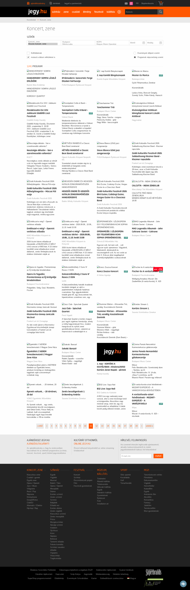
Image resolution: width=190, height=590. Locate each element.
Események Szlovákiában (77, 578)
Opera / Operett (33, 483)
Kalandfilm (148, 489)
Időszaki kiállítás (104, 487)
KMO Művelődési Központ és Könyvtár (38, 236)
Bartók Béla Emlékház (36, 85)
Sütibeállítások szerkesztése (111, 578)
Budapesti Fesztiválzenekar (38, 284)
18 (131, 426)
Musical (53, 480)
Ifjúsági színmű (56, 525)
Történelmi (101, 479)
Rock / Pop (31, 491)
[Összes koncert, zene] (43, 44)
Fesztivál (79, 470)
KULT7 (29, 157)
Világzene (31, 489)
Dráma (52, 491)
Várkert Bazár (67, 117)
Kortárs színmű (56, 494)
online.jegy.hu (82, 443)
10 (85, 426)
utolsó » (149, 426)
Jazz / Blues (32, 486)
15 (114, 426)
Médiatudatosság (103, 574)
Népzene (30, 494)
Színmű (53, 500)
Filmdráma (148, 477)
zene (66, 11)
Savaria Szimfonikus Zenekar (144, 312)
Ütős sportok (125, 475)
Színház (54, 470)
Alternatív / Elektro (34, 505)
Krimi (52, 533)
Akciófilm (147, 497)
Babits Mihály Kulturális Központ (75, 201)
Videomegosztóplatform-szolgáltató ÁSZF (76, 570)
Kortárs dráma (56, 508)
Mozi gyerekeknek (151, 511)
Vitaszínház (55, 556)
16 (119, 426)
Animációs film (150, 494)
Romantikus (149, 500)
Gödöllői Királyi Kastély (36, 120)
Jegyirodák (88, 574)
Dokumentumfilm (151, 480)
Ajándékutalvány (38, 3)
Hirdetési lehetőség (120, 574)
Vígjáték (53, 477)
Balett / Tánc (55, 483)
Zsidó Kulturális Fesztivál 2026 (39, 198)
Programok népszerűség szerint (150, 57)
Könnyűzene (32, 497)
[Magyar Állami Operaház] (111, 44)
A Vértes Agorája (103, 275)
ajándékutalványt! (38, 443)
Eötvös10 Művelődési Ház (107, 241)
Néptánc (53, 536)
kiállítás (111, 11)
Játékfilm (147, 505)
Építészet (101, 498)
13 (102, 426)
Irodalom (53, 528)
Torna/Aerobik (126, 483)
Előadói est (54, 505)
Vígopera (53, 553)
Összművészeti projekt (83, 480)
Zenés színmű (56, 497)
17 (125, 426)
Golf (122, 480)
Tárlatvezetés (102, 484)
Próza (52, 519)
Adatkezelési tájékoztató (106, 570)
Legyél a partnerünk (73, 3)
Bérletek (56, 3)
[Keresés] (160, 12)
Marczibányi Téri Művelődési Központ (147, 189)
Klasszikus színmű (58, 514)
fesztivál (98, 11)
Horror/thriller (149, 486)
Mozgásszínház (56, 522)
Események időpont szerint (149, 53)
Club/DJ (30, 503)
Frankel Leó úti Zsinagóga (142, 163)
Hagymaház (137, 120)
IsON (64, 281)
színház (56, 11)
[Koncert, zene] (43, 42)
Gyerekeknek (102, 495)
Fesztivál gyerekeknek (83, 486)
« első (40, 426)
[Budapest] (77, 42)
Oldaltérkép (59, 578)
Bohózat (53, 539)
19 (136, 426)
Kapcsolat (60, 574)
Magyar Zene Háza (34, 361)
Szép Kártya (75, 574)
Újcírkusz (54, 530)
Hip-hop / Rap (32, 508)
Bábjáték (53, 503)
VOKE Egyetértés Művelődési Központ (39, 399)
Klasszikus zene (33, 475)
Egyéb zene (31, 480)
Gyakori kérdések (126, 570)
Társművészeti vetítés (153, 475)
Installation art (102, 504)
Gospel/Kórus (32, 500)
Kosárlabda (124, 477)
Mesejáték (54, 489)
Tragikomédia (55, 558)
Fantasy (147, 503)
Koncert (77, 475)
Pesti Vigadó (67, 315)
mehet (158, 456)
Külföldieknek (36, 53)
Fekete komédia (56, 544)
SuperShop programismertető (39, 578)
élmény (87, 11)
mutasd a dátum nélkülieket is (43, 57)
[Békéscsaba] (77, 44)
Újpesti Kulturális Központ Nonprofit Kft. (76, 158)
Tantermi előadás (57, 542)
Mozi (146, 470)
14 (108, 426)
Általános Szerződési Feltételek (43, 570)
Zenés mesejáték (57, 517)
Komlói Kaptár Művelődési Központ (111, 79)
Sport (123, 470)
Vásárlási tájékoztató (43, 574)
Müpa (134, 407)
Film (75, 483)
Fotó (99, 501)
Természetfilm (149, 508)
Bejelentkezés (147, 3)
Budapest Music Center (106, 111)
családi (76, 11)
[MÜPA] (111, 42)
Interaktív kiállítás (104, 493)
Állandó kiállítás (103, 481)
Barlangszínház (138, 79)
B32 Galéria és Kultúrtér (106, 393)
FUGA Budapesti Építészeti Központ (76, 85)
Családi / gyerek (33, 477)
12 (97, 426)
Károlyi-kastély (103, 374)
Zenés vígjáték (56, 511)
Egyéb (52, 475)
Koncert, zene (35, 470)
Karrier (94, 578)
